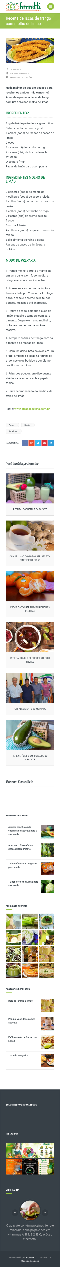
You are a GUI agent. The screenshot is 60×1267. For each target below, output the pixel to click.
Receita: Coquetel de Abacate (30, 509)
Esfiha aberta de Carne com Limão (22, 1039)
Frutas (11, 425)
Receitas (12, 431)
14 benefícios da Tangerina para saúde (22, 865)
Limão (27, 425)
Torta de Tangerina (18, 1055)
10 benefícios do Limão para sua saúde (23, 883)
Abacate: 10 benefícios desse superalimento (20, 847)
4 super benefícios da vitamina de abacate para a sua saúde (22, 831)
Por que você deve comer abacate (21, 1021)
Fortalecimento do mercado (30, 708)
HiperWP (30, 1257)
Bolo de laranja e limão (20, 1000)
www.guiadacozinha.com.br (32, 408)
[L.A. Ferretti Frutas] (30, 6)
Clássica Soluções (30, 1261)
